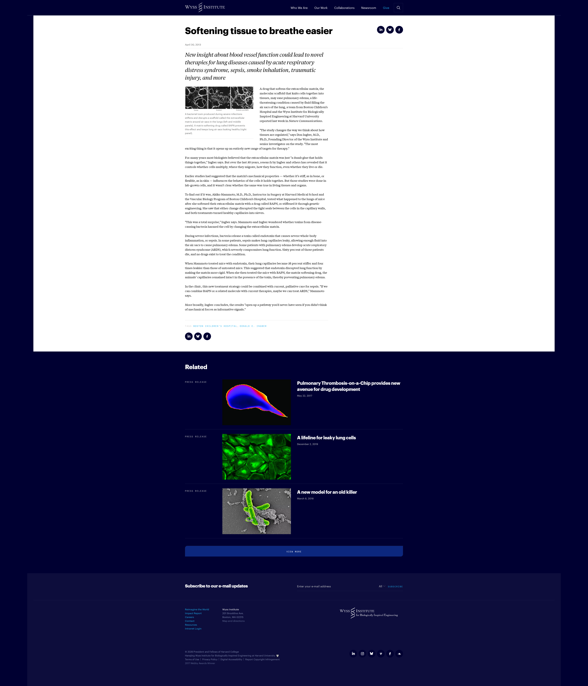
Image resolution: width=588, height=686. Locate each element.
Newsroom (368, 8)
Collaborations (344, 8)
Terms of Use (192, 659)
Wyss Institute (205, 6)
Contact (189, 620)
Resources (191, 624)
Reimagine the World (197, 609)
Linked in (381, 30)
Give (386, 8)
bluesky (371, 653)
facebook (390, 653)
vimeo (381, 653)
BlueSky (390, 30)
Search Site (398, 7)
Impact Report (193, 613)
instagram (362, 653)
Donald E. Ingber (253, 325)
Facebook (399, 30)
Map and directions (233, 620)
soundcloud (399, 653)
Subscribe (395, 586)
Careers (189, 617)
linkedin (353, 653)
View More (294, 551)
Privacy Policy (209, 659)
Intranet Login (193, 628)
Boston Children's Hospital (215, 325)
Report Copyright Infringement (262, 659)
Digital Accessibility (231, 659)
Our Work (321, 8)
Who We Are (299, 8)
